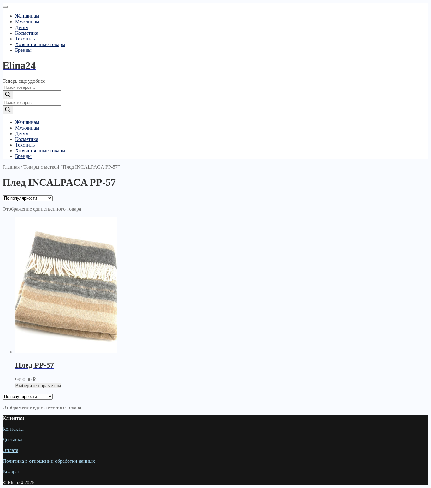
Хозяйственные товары (40, 44)
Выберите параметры (38, 385)
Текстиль (25, 38)
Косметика (26, 33)
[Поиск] (8, 95)
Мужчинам (27, 21)
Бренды (23, 50)
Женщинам (27, 16)
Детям (21, 27)
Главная (11, 167)
